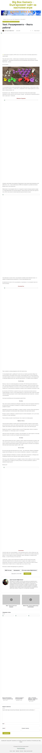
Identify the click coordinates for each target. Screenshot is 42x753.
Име (4, 723)
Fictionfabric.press (35, 740)
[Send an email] (14, 30)
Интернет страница (25, 728)
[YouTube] (13, 590)
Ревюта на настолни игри (14, 21)
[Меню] (1, 5)
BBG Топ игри (8, 570)
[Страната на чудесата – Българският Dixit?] (21, 656)
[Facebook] (11, 590)
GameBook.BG (3, 740)
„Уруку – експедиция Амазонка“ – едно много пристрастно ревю (33, 698)
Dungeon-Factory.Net (22, 740)
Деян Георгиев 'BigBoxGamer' (9, 30)
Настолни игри (9, 19)
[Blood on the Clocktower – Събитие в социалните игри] (8, 656)
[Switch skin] (3, 5)
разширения (17, 570)
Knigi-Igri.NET (9, 740)
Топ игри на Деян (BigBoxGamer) (29, 570)
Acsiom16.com (29, 740)
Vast (3, 54)
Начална (4, 19)
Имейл (4, 728)
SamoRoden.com (15, 740)
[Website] (10, 590)
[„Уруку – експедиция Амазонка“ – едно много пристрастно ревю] (33, 656)
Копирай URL (27, 573)
